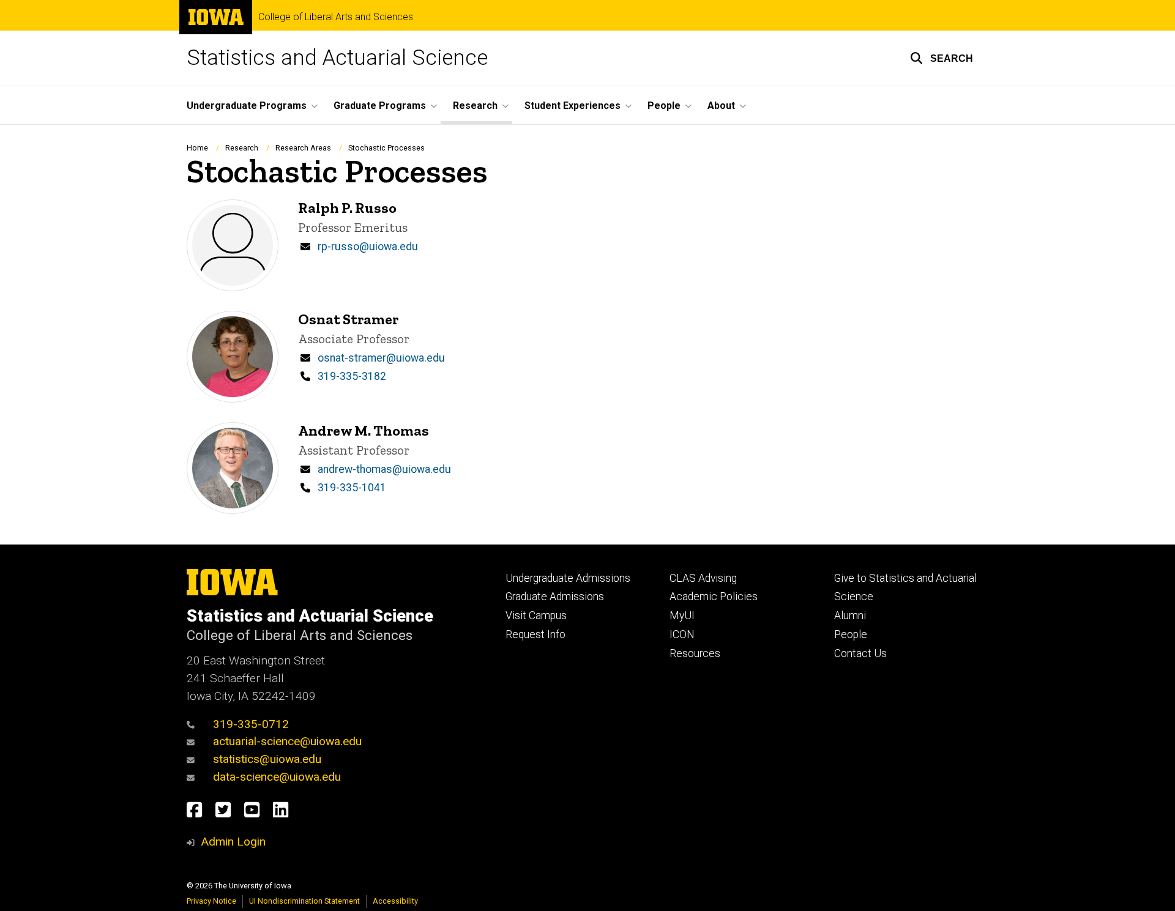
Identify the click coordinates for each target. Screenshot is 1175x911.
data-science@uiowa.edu (277, 777)
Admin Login (233, 842)
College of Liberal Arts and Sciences (335, 17)
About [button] (721, 105)
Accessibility (395, 900)
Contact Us (860, 653)
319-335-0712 (251, 724)
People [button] (664, 105)
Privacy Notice (211, 900)
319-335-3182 (352, 376)
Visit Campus (536, 615)
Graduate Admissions (554, 596)
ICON (682, 634)
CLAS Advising (703, 578)
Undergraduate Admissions (567, 578)
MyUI (682, 615)
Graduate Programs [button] (380, 105)
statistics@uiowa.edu (267, 759)
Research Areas (303, 147)
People (850, 634)
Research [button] (475, 105)
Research (241, 147)
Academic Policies (714, 596)
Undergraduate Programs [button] (247, 105)
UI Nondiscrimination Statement (304, 900)
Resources (695, 653)
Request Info (535, 634)
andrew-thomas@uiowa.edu (384, 469)
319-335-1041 (352, 488)
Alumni (850, 615)
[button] (941, 58)
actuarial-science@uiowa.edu (287, 741)
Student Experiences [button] (572, 105)
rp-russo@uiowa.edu (368, 246)
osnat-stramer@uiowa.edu (381, 358)
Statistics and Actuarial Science (337, 58)
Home (197, 147)
